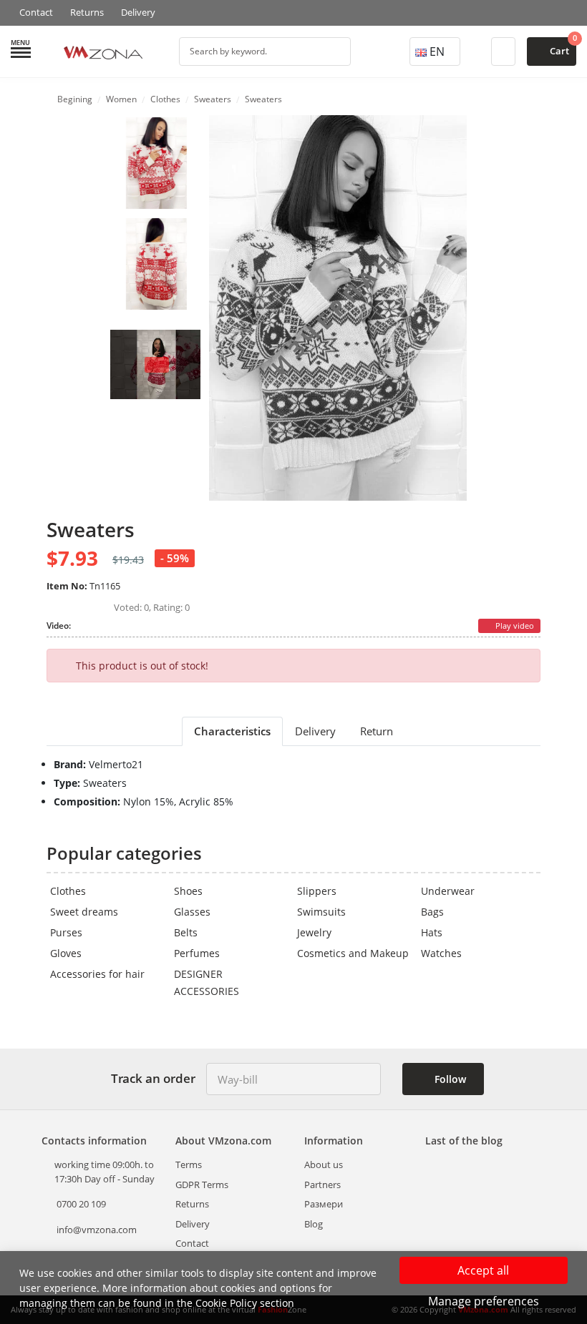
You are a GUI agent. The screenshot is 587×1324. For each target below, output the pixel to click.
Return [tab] (376, 731)
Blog (313, 1223)
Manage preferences (483, 1301)
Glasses (192, 911)
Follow (449, 1079)
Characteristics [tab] (232, 731)
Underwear (448, 891)
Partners (322, 1184)
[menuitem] (156, 163)
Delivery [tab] (315, 731)
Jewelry (314, 932)
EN (437, 51)
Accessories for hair (97, 974)
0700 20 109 (80, 1203)
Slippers (316, 891)
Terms (188, 1164)
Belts (186, 932)
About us (323, 1164)
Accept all (483, 1270)
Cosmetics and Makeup (353, 953)
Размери (323, 1203)
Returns (87, 12)
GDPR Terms (201, 1184)
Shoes (188, 891)
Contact (36, 12)
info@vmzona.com (97, 1229)
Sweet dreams (84, 911)
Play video (513, 625)
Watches (441, 953)
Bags (432, 911)
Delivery (138, 12)
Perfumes (197, 953)
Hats (431, 932)
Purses (66, 932)
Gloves (66, 953)
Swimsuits (321, 911)
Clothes (68, 891)
